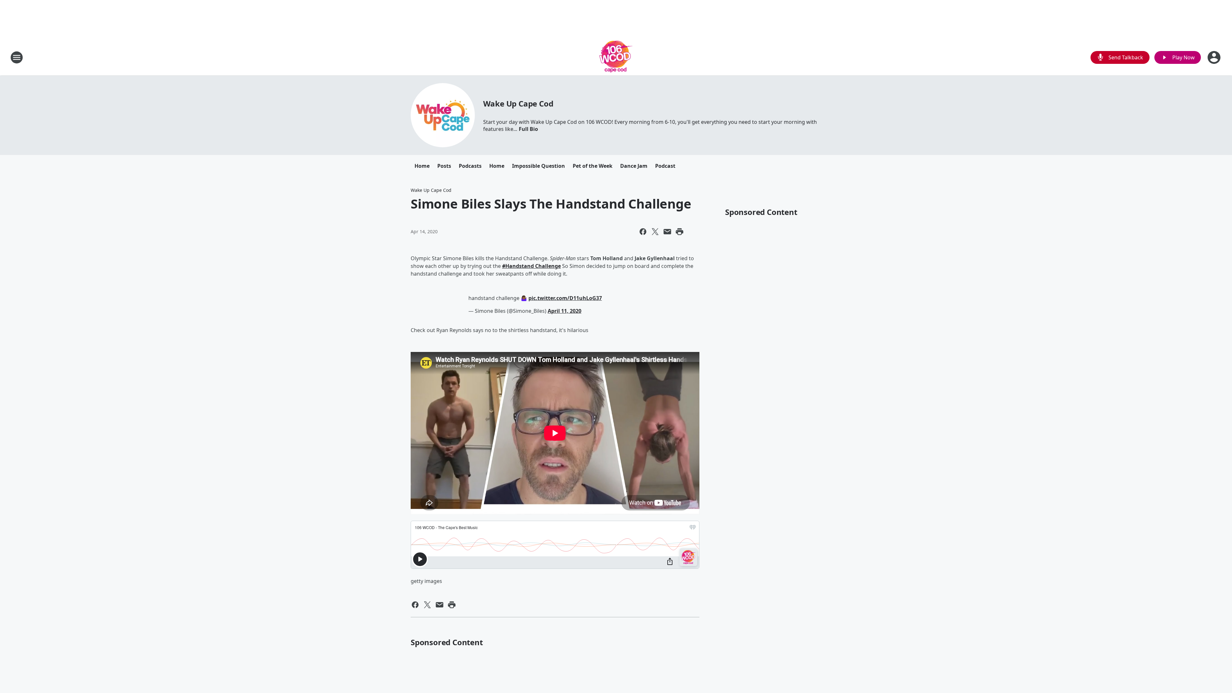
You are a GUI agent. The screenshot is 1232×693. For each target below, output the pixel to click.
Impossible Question (538, 165)
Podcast (665, 165)
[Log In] (1215, 57)
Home (422, 165)
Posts (444, 165)
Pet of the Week (592, 165)
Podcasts (470, 165)
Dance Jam (633, 165)
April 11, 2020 (564, 310)
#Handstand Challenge (531, 266)
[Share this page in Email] (667, 231)
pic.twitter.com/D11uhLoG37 (565, 298)
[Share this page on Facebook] (642, 231)
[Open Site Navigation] (16, 57)
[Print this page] (679, 231)
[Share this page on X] (655, 231)
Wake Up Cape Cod (518, 103)
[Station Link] (616, 57)
